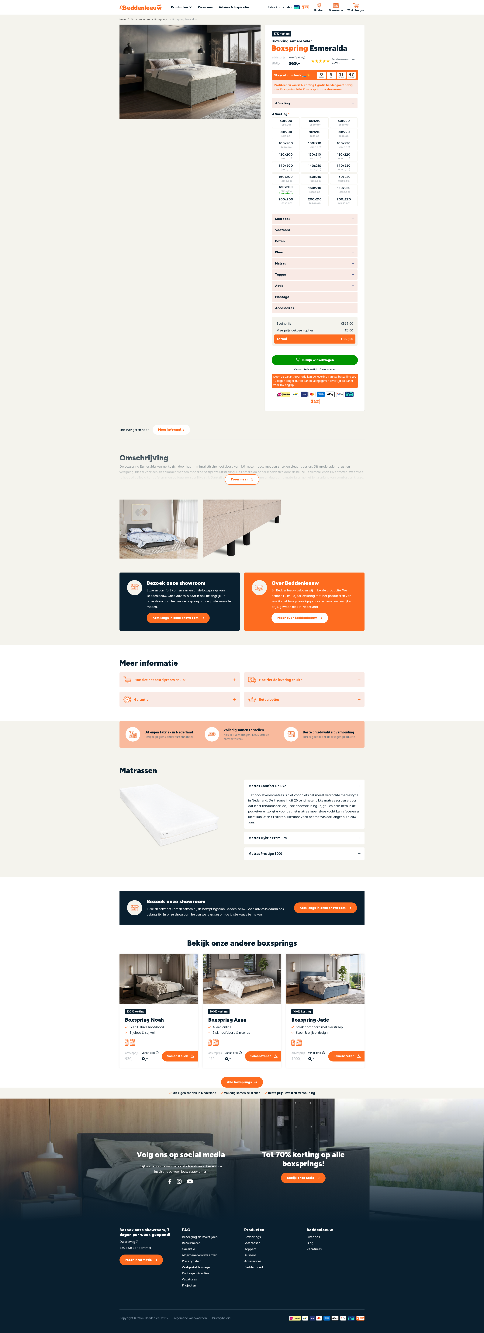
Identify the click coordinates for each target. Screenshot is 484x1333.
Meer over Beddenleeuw (297, 618)
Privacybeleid (191, 1261)
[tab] (304, 804)
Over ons (205, 7)
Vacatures (189, 1279)
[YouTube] (190, 1181)
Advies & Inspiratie (234, 7)
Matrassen (252, 1243)
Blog (310, 1243)
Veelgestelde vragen (197, 1267)
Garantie (188, 1249)
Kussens (250, 1255)
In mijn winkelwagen (317, 360)
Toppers (250, 1249)
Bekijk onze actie (300, 1178)
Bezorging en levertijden (200, 1237)
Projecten (189, 1285)
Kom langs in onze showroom (176, 618)
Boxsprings (252, 1237)
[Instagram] (179, 1181)
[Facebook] (170, 1181)
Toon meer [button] (239, 479)
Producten (179, 7)
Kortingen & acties (195, 1273)
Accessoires (252, 1261)
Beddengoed (253, 1267)
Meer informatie (171, 429)
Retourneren (191, 1243)
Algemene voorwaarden (199, 1255)
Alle (239, 1082)
